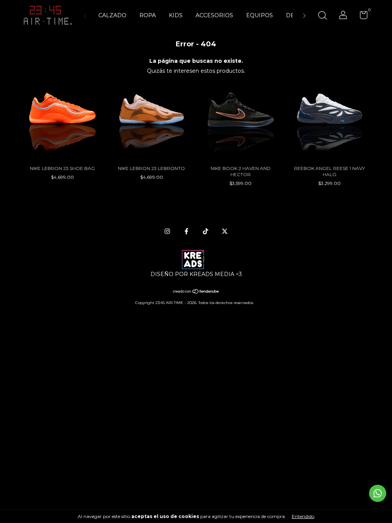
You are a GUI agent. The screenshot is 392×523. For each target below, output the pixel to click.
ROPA (147, 15)
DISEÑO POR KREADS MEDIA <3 (196, 274)
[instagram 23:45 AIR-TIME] (167, 231)
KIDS (176, 15)
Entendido (303, 516)
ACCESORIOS (214, 15)
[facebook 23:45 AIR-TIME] (186, 231)
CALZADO (112, 15)
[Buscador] (322, 16)
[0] (360, 16)
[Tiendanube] (196, 292)
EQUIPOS (259, 15)
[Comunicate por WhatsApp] (377, 493)
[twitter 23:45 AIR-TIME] (225, 231)
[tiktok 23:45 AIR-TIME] (206, 231)
